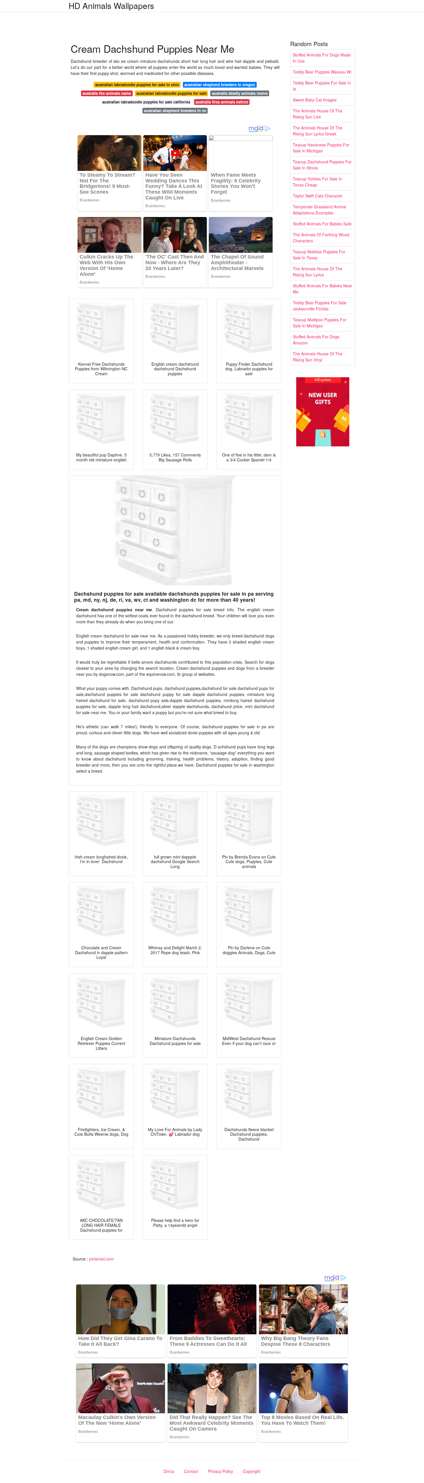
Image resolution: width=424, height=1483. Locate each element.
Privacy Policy (220, 1471)
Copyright (251, 1471)
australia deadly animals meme (240, 93)
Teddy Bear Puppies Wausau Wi (322, 72)
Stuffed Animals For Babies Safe (322, 224)
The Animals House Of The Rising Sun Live (317, 114)
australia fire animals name (106, 93)
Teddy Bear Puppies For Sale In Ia (322, 86)
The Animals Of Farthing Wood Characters (321, 238)
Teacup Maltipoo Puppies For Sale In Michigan (319, 323)
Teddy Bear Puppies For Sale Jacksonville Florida (319, 306)
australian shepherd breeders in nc (175, 110)
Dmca (169, 1471)
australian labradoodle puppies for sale (171, 93)
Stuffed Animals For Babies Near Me (322, 289)
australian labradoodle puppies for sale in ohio (137, 84)
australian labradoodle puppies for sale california (146, 102)
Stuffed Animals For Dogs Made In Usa (322, 58)
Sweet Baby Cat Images (315, 100)
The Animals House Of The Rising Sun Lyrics (317, 272)
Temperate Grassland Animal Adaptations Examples (319, 210)
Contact (191, 1471)
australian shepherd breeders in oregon (219, 84)
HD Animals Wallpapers (111, 5)
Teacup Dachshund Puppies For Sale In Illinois (322, 165)
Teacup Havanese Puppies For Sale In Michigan (321, 148)
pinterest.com (101, 1259)
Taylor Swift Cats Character (318, 196)
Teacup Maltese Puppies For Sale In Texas (319, 255)
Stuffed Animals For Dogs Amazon (316, 340)
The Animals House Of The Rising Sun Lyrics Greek (317, 131)
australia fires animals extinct (222, 102)
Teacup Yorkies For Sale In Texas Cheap (317, 182)
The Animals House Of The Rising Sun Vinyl (317, 357)
